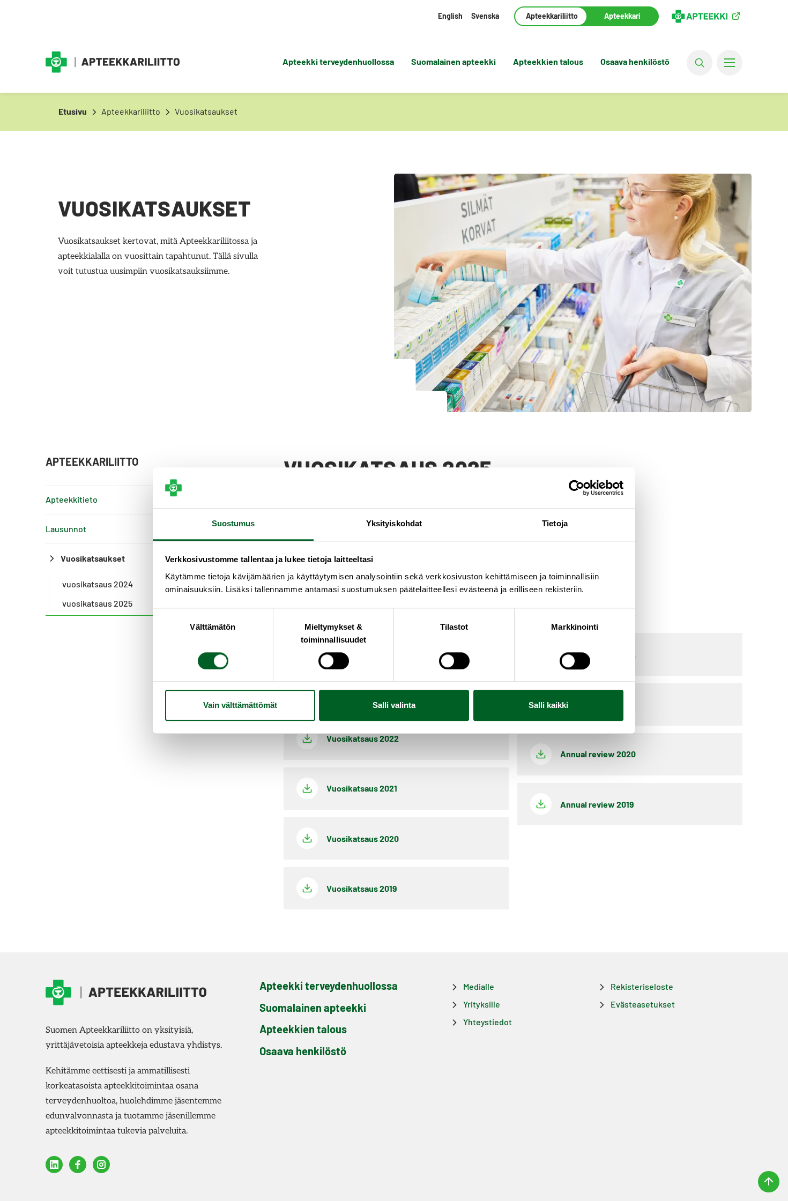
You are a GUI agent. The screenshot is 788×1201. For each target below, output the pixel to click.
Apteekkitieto (72, 499)
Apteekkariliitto (551, 15)
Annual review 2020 (598, 754)
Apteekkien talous (548, 61)
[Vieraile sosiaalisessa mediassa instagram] (101, 1164)
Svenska (485, 15)
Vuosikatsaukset (93, 558)
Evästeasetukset (643, 1004)
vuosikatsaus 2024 (97, 584)
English (450, 15)
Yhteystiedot (487, 1022)
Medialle (478, 986)
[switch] (333, 660)
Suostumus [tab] (233, 523)
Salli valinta (394, 705)
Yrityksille (481, 1004)
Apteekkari (622, 15)
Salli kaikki (548, 705)
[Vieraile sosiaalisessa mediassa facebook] (77, 1164)
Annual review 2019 (597, 804)
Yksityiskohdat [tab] (394, 523)
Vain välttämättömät (240, 705)
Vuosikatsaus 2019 (361, 888)
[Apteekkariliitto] (113, 62)
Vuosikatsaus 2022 (362, 738)
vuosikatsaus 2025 (97, 603)
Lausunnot (66, 529)
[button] (699, 63)
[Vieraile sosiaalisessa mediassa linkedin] (54, 1164)
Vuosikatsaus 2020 (362, 838)
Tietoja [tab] (555, 523)
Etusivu (72, 111)
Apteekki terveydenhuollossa (338, 61)
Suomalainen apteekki (453, 61)
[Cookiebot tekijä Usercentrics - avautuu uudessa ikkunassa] (576, 488)
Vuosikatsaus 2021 (361, 788)
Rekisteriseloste (642, 986)
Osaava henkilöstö (635, 61)
